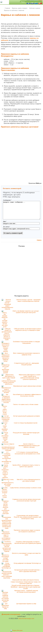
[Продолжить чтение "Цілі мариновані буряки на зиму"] (6, 608)
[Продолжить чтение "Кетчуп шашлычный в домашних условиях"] (6, 421)
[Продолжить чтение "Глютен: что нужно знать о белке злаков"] (5, 414)
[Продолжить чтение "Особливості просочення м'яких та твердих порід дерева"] (6, 351)
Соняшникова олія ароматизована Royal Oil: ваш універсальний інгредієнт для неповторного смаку (27, 517)
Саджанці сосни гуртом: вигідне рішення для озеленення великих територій (26, 500)
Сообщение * (7, 200)
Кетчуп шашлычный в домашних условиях (26, 416)
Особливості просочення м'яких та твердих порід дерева (26, 342)
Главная (7, 8)
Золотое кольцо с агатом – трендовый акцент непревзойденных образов (28, 300)
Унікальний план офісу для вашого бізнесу (25, 580)
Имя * (5, 221)
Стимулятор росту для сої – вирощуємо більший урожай (26, 364)
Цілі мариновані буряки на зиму (26, 603)
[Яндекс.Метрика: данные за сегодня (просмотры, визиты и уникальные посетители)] (16, 630)
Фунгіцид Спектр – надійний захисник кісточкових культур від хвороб (26, 591)
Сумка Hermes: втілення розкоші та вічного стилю (25, 488)
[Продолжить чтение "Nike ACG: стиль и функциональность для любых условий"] (8, 486)
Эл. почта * (6, 227)
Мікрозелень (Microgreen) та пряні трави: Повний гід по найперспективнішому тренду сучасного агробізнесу (29, 377)
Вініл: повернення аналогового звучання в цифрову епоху (26, 354)
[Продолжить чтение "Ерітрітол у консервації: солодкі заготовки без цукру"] (6, 561)
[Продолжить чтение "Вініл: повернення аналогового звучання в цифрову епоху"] (6, 361)
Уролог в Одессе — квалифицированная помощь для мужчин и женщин (29, 445)
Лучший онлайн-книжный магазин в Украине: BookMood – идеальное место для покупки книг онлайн (25, 587)
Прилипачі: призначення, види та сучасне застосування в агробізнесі (27, 531)
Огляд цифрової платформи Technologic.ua (27, 563)
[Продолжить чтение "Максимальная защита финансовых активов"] (7, 392)
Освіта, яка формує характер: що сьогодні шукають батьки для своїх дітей (26, 311)
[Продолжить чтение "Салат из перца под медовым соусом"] (5, 430)
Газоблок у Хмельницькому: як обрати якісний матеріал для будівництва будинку (27, 542)
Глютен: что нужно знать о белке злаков (25, 404)
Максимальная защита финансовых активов (27, 386)
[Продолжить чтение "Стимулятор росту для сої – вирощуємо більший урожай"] (6, 373)
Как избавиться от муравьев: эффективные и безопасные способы (27, 395)
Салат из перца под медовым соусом (25, 423)
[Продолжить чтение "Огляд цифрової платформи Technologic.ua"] (7, 568)
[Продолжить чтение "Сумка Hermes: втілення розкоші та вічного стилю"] (5, 497)
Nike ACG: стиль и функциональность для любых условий (28, 480)
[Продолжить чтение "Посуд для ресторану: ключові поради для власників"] (6, 442)
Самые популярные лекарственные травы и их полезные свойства (25, 582)
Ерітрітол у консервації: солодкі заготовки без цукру (26, 554)
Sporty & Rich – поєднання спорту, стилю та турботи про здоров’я (26, 465)
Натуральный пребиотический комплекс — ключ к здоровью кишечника (27, 570)
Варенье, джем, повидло (19, 8)
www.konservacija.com (26, 618)
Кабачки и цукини (34, 8)
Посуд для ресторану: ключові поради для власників (26, 433)
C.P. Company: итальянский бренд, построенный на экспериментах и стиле (27, 453)
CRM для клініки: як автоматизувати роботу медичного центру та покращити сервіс (27, 329)
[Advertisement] (21, 159)
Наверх (39, 240)
